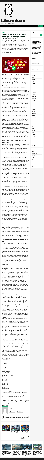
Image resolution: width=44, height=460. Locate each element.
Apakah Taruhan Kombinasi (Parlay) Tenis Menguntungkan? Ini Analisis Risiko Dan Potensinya (36, 52)
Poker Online (14, 25)
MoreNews (25, 458)
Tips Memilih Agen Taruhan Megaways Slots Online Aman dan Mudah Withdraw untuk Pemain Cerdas (15, 433)
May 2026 (33, 81)
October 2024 (34, 121)
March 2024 (33, 136)
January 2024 (33, 141)
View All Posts (19, 411)
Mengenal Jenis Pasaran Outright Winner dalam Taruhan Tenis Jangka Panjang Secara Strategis (36, 62)
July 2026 (33, 77)
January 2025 (33, 115)
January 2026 (33, 90)
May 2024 (33, 132)
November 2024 (34, 119)
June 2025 (33, 104)
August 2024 (33, 126)
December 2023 (34, 143)
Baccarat (2, 25)
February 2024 (34, 138)
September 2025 (34, 98)
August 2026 (33, 75)
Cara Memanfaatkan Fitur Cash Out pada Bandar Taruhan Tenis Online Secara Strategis (36, 57)
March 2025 (33, 111)
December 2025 (34, 92)
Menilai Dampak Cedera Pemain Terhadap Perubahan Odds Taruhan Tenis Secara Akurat (36, 42)
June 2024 (33, 130)
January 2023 (33, 145)
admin (3, 38)
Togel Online (33, 166)
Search (33, 32)
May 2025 (33, 107)
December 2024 (34, 117)
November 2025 (34, 94)
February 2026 (34, 88)
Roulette (18, 25)
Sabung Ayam (23, 25)
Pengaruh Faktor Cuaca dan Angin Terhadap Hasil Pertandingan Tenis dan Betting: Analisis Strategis (36, 47)
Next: (22, 417)
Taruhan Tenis (33, 25)
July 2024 (33, 128)
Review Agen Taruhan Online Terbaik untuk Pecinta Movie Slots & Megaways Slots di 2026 (5, 433)
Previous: (8, 417)
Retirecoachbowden (13, 20)
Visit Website (12, 411)
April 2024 (33, 134)
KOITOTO (3, 40)
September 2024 (34, 124)
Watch (41, 25)
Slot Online (28, 25)
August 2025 (33, 100)
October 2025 (34, 96)
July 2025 (33, 102)
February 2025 (34, 113)
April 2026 (33, 83)
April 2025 (33, 109)
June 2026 (33, 79)
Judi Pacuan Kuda (8, 25)
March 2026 (33, 85)
